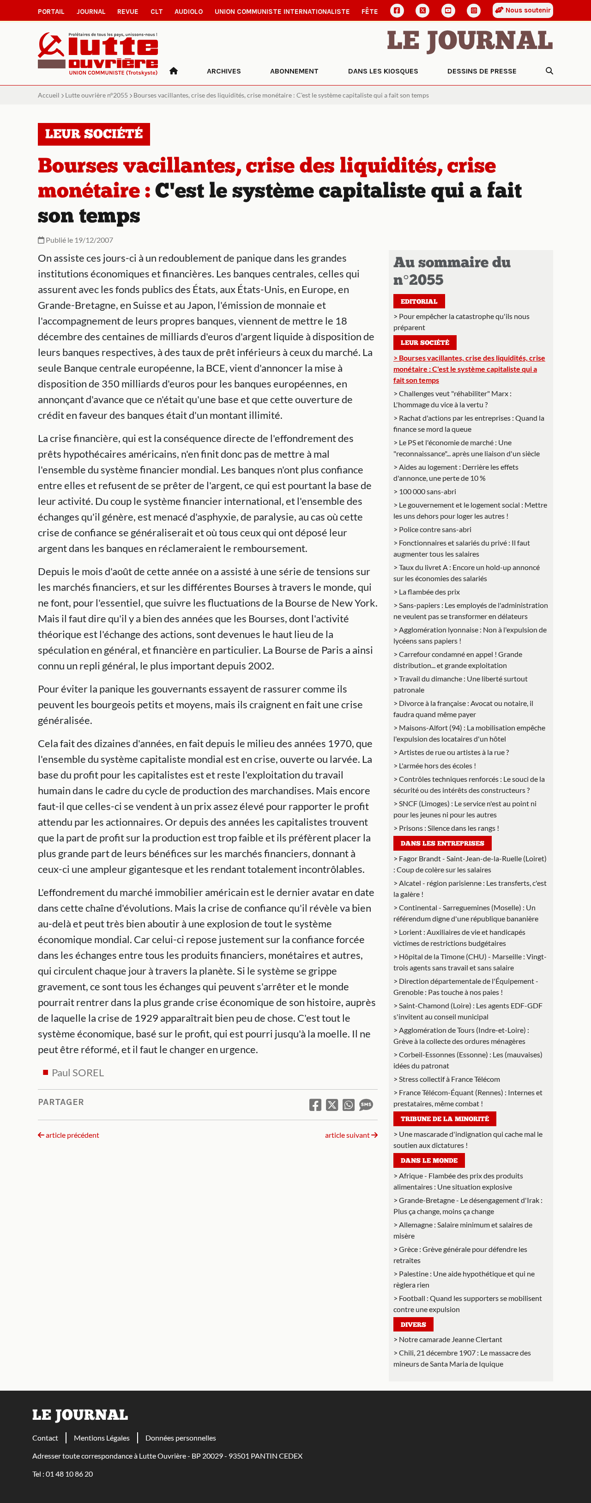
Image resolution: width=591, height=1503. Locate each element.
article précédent (71, 1134)
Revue (128, 11)
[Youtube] (448, 11)
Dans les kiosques (383, 71)
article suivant (348, 1134)
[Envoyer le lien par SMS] (366, 1104)
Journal (91, 11)
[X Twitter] (422, 11)
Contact (45, 1437)
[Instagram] (474, 11)
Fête (370, 11)
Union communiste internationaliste (282, 11)
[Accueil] (173, 71)
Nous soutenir (527, 10)
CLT (157, 11)
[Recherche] (549, 71)
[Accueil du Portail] (98, 53)
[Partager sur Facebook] (315, 1104)
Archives (224, 71)
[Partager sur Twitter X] (332, 1104)
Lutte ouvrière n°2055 (96, 95)
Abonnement (294, 71)
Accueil (49, 95)
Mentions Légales (102, 1437)
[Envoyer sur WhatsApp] (349, 1104)
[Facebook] (397, 11)
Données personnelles (180, 1437)
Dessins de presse (482, 71)
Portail (51, 11)
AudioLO (189, 11)
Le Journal (470, 42)
